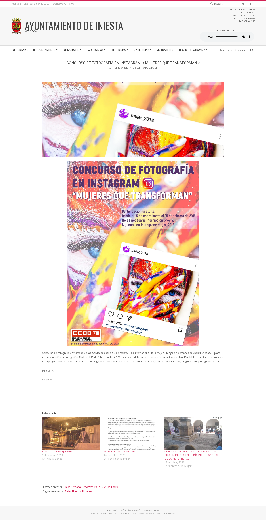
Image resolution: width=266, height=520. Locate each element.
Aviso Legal (112, 510)
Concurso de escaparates (57, 451)
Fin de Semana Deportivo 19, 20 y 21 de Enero (90, 487)
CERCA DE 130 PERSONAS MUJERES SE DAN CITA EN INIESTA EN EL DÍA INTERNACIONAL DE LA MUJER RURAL (191, 455)
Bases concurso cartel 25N (119, 451)
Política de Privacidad (130, 510)
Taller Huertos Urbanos (78, 491)
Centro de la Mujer (147, 67)
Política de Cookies (151, 510)
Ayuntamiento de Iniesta (74, 25)
